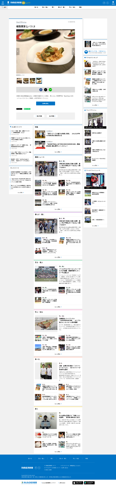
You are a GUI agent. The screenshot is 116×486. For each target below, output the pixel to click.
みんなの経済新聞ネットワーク (29, 483)
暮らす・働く (61, 7)
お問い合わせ (65, 467)
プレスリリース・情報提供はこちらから (71, 465)
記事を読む (45, 103)
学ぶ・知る (72, 7)
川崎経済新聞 (14, 2)
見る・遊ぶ (45, 7)
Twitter (107, 3)
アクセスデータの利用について (52, 467)
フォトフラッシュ (21, 22)
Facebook (104, 3)
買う (53, 7)
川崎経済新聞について (50, 465)
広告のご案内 (48, 469)
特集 (80, 7)
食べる (36, 7)
